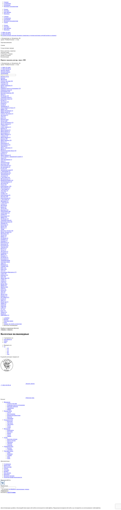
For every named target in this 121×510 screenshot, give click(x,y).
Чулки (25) (4, 184)
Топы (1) (3, 161)
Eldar (8, 457)
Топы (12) (3, 158)
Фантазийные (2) (5, 187)
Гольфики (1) (4, 253)
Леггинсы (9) (4, 183)
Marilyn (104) (4, 287)
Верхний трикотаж (12, 406)
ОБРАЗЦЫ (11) (5, 315)
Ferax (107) (4, 269)
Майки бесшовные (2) (7, 110)
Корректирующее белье (13, 415)
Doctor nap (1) (4, 301)
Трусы (9, 412)
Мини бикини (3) (5, 130)
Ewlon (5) (3, 299)
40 (8, 351)
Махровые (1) (4, 201)
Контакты (6, 13)
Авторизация (4, 73)
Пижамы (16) (4, 82)
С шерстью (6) (5, 202)
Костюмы (10, 431)
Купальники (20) (5, 91)
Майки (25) (4, 217)
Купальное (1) (4, 259)
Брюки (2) (3, 207)
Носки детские (11, 440)
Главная (6, 2)
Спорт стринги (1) (6, 127)
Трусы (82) (4, 208)
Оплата (6, 9)
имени (6, 341)
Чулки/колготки (5, 162)
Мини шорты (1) (5, 131)
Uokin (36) (3, 273)
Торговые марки (5, 261)
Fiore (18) (3, 276)
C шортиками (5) (5, 171)
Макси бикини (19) (6, 140)
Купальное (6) (4, 245)
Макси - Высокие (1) (6, 147)
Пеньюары (10, 418)
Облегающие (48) (5, 211)
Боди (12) (3, 118)
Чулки (9, 425)
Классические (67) (6, 165)
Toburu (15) (4, 312)
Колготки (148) (5, 164)
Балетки (9, 448)
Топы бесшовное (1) (6, 159)
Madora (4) (4, 285)
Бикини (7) (4, 153)
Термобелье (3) (5, 106)
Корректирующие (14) (7, 180)
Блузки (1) (3, 100)
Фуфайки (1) (4, 239)
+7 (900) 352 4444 (5, 32)
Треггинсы (10, 424)
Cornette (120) (4, 266)
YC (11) (3, 309)
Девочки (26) (4, 247)
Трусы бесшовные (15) (7, 122)
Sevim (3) (3, 313)
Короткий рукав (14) (6, 99)
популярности (8, 339)
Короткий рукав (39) (6, 221)
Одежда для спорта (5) (7, 113)
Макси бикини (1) (6, 134)
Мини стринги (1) (6, 124)
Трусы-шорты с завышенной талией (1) (12, 156)
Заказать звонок (5, 70)
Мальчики (10, 442)
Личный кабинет (5, 72)
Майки (9, 409)
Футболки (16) (5, 96)
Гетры (9, 427)
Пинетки (9, 445)
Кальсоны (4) (4, 244)
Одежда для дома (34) (7, 81)
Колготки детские (12, 439)
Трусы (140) (4, 121)
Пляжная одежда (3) (6, 90)
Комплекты (10, 430)
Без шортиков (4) (5, 167)
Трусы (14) (4, 235)
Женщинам (4, 79)
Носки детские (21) (6, 232)
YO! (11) (3, 270)
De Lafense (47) (5, 297)
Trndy (8, 452)
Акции (6, 22)
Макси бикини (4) (6, 155)
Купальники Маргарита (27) (8, 272)
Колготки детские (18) (7, 230)
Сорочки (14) (4, 84)
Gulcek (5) (3, 281)
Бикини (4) (4, 128)
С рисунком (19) (5, 177)
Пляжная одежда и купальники (16, 405)
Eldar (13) (3, 267)
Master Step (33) (5, 278)
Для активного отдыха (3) (8, 107)
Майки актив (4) (5, 112)
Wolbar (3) (3, 303)
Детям (2, 229)
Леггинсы (10, 422)
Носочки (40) (4, 196)
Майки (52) (4, 109)
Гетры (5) (3, 192)
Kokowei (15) (4, 275)
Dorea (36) (3, 290)
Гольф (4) (3, 104)
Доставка (6, 10)
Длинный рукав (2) (6, 97)
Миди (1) (3, 149)
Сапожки (9, 449)
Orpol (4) (3, 288)
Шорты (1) (4, 87)
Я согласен (15, 489)
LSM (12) (3, 307)
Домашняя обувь (5, 260)
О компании (7, 3)
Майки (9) (3, 254)
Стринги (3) (4, 152)
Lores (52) (3, 282)
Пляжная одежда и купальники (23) (11, 88)
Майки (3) (3, 236)
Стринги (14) (4, 136)
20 (8, 348)
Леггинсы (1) (4, 115)
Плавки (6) (4, 214)
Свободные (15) (5, 213)
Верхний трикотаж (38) (7, 93)
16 (4, 346)
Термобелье (10, 408)
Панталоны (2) (5, 143)
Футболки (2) (4, 257)
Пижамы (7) (4, 241)
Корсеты (9, 417)
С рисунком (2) (5, 189)
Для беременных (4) (6, 181)
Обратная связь (29, 397)
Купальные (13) (5, 216)
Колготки (10, 421)
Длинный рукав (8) (6, 220)
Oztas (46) (3, 306)
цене (5, 342)
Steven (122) (4, 294)
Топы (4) (3, 116)
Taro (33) (3, 291)
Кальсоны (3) (4, 224)
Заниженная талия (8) (7, 170)
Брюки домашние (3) (6, 85)
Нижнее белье (5, 119)
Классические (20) (6, 186)
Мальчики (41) (5, 233)
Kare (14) (3, 310)
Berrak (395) (4, 284)
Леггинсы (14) (5, 101)
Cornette (9, 455)
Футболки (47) (5, 219)
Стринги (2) (4, 125)
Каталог (3, 78)
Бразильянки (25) (5, 144)
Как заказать (7, 12)
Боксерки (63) (4, 210)
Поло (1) (3, 94)
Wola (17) (3, 300)
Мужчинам (4, 205)
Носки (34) (4, 226)
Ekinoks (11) (4, 296)
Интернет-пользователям (11, 6)
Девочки (9, 443)
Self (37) (3, 293)
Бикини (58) (4, 139)
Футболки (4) (4, 238)
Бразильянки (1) (5, 133)
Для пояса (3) (4, 190)
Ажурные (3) (4, 176)
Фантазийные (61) (6, 173)
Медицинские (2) (5, 179)
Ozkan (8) (3, 304)
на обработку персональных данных (19, 489)
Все (8, 354)
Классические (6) (5, 195)
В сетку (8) (4, 168)
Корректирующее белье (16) (8, 150)
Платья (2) (3, 103)
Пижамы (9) (4, 223)
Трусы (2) (3, 250)
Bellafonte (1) (4, 264)
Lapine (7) (3, 279)
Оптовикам (7, 5)
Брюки (9, 433)
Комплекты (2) (5, 242)
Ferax (8, 458)
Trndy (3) (3, 263)
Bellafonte (10, 454)
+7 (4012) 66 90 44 (6, 34)
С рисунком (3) (5, 199)
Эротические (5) (5, 174)
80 (8, 352)
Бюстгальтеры (11, 414)
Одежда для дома (12, 403)
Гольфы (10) (4, 193)
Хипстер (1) (4, 146)
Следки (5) (4, 204)
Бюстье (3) (4, 248)
